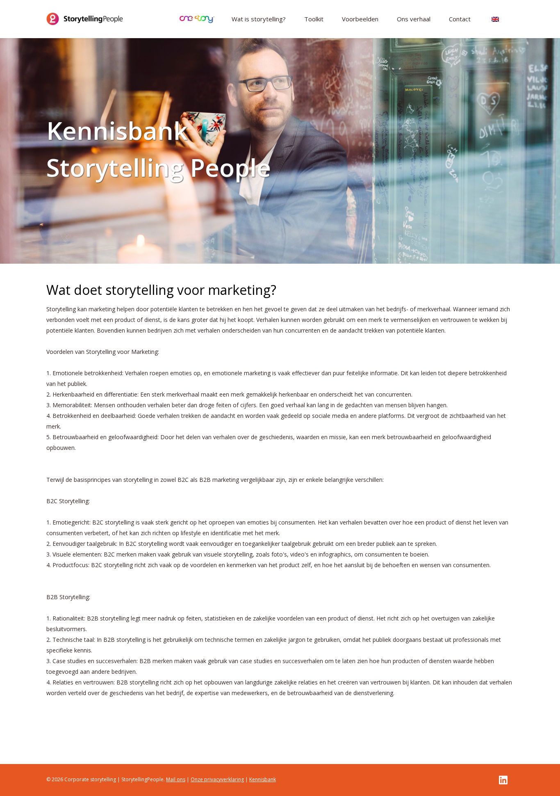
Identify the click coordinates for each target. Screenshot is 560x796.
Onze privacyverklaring (217, 779)
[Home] (84, 19)
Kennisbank (262, 779)
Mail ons (175, 779)
